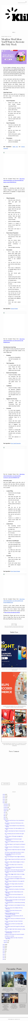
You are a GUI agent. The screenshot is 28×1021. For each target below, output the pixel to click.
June (5, 814)
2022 (4, 801)
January (5, 942)
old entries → (22, 783)
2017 (4, 949)
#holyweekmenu (10, 626)
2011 (4, 959)
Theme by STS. (17, 1019)
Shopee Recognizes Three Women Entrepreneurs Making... (12, 914)
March (5, 818)
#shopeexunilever (8, 627)
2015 (4, 952)
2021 (4, 802)
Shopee (22, 627)
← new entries (5, 783)
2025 (4, 796)
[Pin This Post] (14, 624)
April (5, 817)
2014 (4, 954)
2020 (4, 944)
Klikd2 (9, 1019)
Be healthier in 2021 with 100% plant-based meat (15, 869)
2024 (4, 797)
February (5, 940)
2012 (4, 957)
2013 (4, 956)
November (6, 805)
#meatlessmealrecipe (20, 626)
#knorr (14, 626)
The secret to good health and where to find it (14, 852)
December (6, 804)
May (5, 815)
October (5, 807)
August (5, 810)
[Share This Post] (13, 624)
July (5, 812)
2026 (4, 794)
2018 (4, 947)
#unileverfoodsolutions (16, 627)
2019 (4, 946)
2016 (4, 951)
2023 (4, 799)
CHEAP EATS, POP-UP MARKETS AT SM (13, 876)
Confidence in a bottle (9, 936)
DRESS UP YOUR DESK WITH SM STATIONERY (14, 934)
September (6, 809)
